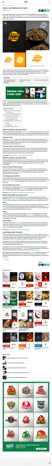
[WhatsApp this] (48, 10)
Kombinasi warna (14, 198)
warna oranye (31, 215)
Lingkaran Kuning (9, 112)
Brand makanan (25, 15)
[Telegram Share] (45, 10)
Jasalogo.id (32, 252)
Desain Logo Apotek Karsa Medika (41, 80)
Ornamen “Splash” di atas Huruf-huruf (13, 113)
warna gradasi (23, 188)
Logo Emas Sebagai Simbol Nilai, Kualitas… (17, 367)
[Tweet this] (42, 10)
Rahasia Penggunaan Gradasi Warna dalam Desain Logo (21, 192)
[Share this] (39, 10)
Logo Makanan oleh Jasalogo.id (11, 126)
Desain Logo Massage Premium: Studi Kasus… (17, 358)
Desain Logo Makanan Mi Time (41, 306)
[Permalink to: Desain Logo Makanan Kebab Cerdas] (10, 319)
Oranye (7, 123)
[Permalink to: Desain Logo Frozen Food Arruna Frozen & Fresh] (42, 339)
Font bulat (5, 102)
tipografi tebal (11, 139)
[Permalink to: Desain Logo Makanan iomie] (26, 279)
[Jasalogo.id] (26, 1)
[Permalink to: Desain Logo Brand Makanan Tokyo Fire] (42, 279)
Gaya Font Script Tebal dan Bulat (12, 116)
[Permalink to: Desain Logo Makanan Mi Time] (42, 298)
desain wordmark (26, 131)
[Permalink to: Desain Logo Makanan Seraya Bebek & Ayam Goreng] (10, 298)
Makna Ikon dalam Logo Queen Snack (12, 110)
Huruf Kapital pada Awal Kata (11, 117)
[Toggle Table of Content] (19, 109)
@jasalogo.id (36, 249)
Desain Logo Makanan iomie (25, 287)
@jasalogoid (24, 248)
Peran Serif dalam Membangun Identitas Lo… (17, 377)
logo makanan (34, 234)
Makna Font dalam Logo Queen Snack (12, 115)
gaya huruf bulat (26, 169)
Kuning (7, 122)
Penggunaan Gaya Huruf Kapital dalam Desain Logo (20, 155)
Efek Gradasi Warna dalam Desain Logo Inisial (18, 229)
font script (14, 163)
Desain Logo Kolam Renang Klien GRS (15, 363)
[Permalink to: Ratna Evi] (4, 10)
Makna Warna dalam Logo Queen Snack (12, 120)
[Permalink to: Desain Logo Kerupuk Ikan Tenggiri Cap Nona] (26, 319)
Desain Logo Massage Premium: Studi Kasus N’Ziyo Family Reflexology (10, 81)
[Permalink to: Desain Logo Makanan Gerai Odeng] (26, 298)
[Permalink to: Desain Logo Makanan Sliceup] (10, 279)
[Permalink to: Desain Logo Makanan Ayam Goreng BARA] (26, 339)
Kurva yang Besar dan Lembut (11, 119)
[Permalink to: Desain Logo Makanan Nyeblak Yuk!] (42, 317)
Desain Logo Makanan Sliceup (9, 287)
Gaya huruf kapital (10, 181)
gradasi (41, 71)
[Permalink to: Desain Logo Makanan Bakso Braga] (10, 339)
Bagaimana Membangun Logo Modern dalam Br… (18, 372)
